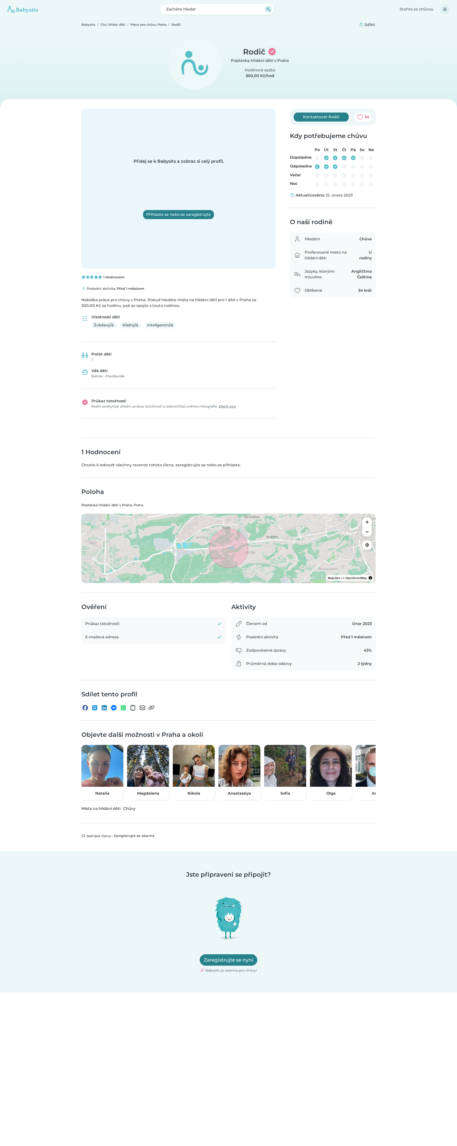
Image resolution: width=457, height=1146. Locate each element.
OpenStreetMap (356, 578)
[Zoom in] (367, 522)
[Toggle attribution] (370, 578)
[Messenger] (114, 708)
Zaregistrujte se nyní (228, 960)
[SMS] (133, 708)
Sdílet (369, 24)
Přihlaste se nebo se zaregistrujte (178, 214)
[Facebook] (85, 708)
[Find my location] (367, 545)
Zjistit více (227, 406)
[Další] (374, 771)
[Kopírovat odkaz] (151, 708)
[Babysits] (23, 9)
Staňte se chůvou (416, 9)
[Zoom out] (367, 531)
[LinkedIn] (104, 708)
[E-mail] (142, 708)
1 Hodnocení (113, 277)
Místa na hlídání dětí (100, 808)
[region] (228, 548)
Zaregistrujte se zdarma (134, 836)
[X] (95, 708)
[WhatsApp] (123, 708)
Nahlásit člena (98, 836)
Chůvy (129, 808)
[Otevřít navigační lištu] (444, 9)
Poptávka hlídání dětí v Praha (260, 60)
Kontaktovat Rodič (321, 117)
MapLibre (334, 578)
